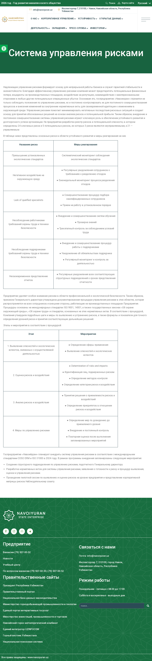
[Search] (148, 605)
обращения (58, 28)
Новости (8, 558)
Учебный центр (11, 564)
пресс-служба (77, 28)
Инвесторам (97, 28)
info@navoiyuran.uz (43, 10)
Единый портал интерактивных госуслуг (26, 610)
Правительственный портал (19, 591)
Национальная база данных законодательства (30, 598)
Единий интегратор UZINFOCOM (21, 629)
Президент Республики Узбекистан (23, 585)
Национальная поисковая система (23, 641)
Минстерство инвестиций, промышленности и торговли (35, 616)
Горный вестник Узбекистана (20, 635)
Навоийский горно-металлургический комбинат (30, 623)
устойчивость (86, 18)
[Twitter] (14, 531)
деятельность (39, 28)
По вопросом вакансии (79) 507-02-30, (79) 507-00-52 (33, 571)
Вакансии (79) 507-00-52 (17, 552)
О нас (34, 18)
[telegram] (30, 531)
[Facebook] (6, 531)
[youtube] (22, 531)
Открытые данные (110, 18)
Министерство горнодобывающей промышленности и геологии (39, 604)
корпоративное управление (57, 18)
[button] (4, 48)
